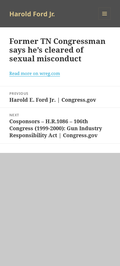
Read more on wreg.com (34, 73)
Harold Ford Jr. (32, 13)
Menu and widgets (105, 19)
